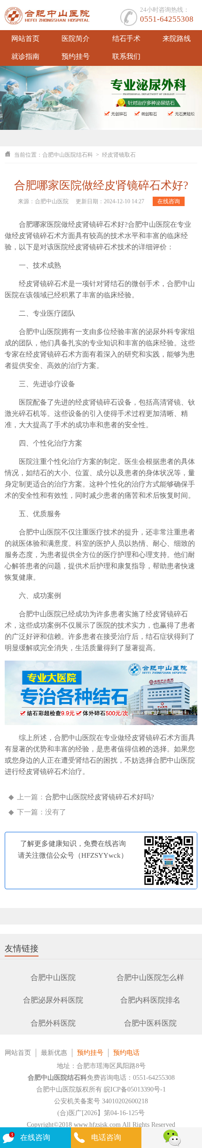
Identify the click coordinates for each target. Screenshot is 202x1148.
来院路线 (177, 38)
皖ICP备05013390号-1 (135, 1089)
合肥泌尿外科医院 (53, 1000)
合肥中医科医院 (150, 1023)
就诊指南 (25, 56)
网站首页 (25, 38)
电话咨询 (106, 1137)
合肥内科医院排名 (150, 1000)
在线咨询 (168, 201)
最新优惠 (54, 1052)
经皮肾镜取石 (119, 154)
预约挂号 (76, 56)
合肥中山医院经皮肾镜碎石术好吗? (99, 797)
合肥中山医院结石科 (67, 154)
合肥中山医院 (53, 977)
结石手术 (126, 38)
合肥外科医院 (53, 1023)
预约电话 (126, 1052)
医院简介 (76, 38)
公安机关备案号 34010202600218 (101, 1101)
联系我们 (126, 56)
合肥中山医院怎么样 (150, 977)
